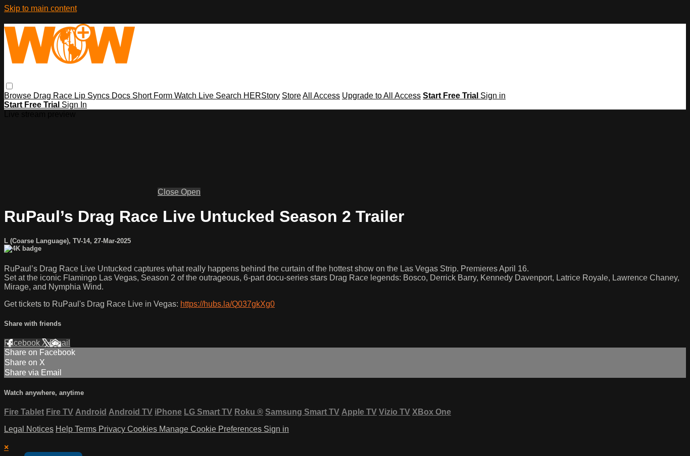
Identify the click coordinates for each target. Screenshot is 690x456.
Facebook (23, 342)
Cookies (143, 429)
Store (291, 95)
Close (169, 192)
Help (65, 429)
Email (60, 342)
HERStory (261, 95)
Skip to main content (40, 8)
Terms (86, 429)
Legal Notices (29, 429)
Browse (18, 95)
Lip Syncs (93, 95)
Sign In (74, 104)
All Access (321, 95)
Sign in (493, 95)
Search (229, 95)
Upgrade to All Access (381, 95)
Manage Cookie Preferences (211, 429)
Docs (122, 95)
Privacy (112, 429)
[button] (9, 86)
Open (191, 192)
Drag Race (53, 95)
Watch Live (195, 95)
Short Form (153, 95)
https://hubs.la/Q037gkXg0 (227, 304)
